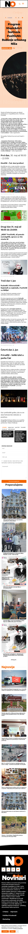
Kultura (3, 809)
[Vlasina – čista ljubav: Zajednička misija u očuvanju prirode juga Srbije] (14, 825)
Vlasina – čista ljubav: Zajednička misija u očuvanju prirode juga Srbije (12, 836)
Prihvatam (5, 931)
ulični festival (11, 429)
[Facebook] (4, 869)
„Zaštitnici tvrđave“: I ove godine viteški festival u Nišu (7, 435)
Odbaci (12, 931)
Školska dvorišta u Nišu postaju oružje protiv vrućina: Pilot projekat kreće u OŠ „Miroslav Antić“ (13, 714)
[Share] (13, 869)
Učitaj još (13, 659)
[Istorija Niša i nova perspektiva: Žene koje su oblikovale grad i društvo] (14, 604)
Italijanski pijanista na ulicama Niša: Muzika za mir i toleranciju (13, 554)
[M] (10, 4)
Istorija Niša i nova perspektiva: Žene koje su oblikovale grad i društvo (13, 621)
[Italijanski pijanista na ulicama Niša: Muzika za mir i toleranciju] (14, 537)
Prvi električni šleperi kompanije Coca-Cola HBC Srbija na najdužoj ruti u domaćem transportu (14, 689)
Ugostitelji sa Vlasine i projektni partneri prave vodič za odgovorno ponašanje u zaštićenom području (14, 739)
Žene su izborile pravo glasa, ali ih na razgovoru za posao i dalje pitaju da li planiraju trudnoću (14, 788)
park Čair (17, 427)
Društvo (4, 686)
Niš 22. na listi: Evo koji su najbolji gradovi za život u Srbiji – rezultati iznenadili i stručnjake (14, 764)
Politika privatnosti (18, 928)
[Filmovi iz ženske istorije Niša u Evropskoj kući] (14, 571)
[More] (22, 17)
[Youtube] (18, 869)
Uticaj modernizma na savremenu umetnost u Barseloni (13, 520)
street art (4, 429)
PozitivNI (23, 427)
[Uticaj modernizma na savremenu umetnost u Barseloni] (14, 503)
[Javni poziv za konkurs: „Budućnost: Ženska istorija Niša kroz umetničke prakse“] (14, 638)
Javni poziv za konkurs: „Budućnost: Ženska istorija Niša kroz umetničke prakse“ (13, 655)
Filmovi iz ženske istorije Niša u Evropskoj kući (12, 587)
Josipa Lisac (11, 427)
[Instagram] (8, 869)
